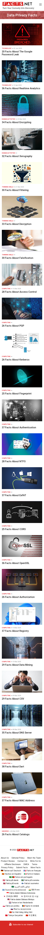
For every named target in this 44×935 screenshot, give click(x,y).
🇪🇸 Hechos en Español (11, 874)
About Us (5, 858)
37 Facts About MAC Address (18, 800)
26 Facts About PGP (13, 325)
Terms (34, 864)
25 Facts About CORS (14, 529)
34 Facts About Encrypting (16, 122)
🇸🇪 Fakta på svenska (30, 880)
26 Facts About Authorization (18, 597)
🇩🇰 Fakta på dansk (10, 880)
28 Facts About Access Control (19, 291)
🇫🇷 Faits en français (32, 870)
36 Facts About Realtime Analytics (21, 88)
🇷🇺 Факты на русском (21, 909)
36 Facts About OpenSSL (15, 563)
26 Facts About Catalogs (16, 834)
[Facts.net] (17, 4)
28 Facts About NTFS (14, 461)
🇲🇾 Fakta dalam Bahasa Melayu (20, 899)
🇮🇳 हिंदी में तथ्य (34, 890)
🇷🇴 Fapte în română (30, 906)
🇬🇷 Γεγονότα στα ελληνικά (14, 890)
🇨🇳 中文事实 (31, 915)
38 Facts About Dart (13, 766)
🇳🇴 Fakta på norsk (11, 883)
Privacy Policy (7, 867)
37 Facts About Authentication (19, 427)
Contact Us (22, 861)
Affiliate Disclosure (12, 864)
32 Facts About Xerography (17, 156)
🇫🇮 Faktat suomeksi (30, 883)
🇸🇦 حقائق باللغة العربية (20, 887)
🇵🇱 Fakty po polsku (11, 906)
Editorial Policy (18, 858)
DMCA (26, 864)
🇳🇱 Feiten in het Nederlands (21, 902)
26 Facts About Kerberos (15, 359)
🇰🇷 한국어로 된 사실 (29, 896)
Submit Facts (22, 867)
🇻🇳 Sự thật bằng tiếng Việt (20, 912)
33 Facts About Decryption (16, 224)
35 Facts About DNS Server (17, 732)
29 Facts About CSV (13, 698)
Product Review (8, 861)
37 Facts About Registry (15, 630)
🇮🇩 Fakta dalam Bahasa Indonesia (20, 893)
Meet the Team (34, 858)
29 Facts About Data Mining (17, 664)
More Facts (36, 867)
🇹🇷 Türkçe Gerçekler (14, 915)
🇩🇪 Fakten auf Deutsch (11, 870)
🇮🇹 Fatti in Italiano (32, 874)
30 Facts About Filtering (15, 190)
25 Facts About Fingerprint (17, 393)
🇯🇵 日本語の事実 (10, 896)
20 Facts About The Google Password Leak (17, 53)
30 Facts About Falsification (17, 257)
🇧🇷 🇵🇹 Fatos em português (21, 877)
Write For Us (35, 861)
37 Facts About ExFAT (14, 495)
